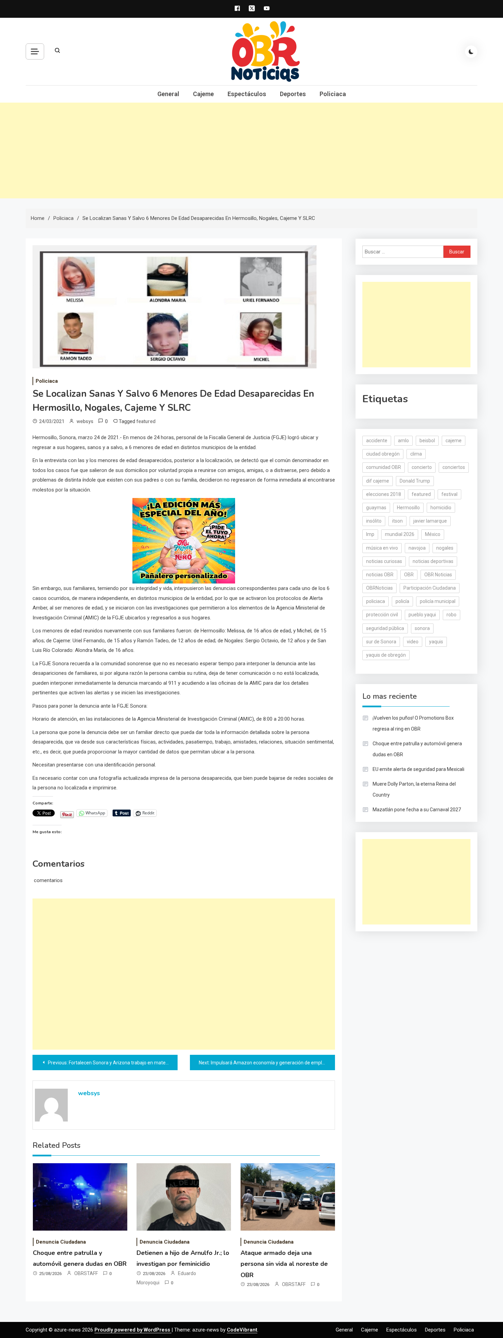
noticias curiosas (384, 561)
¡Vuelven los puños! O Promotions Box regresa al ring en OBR (413, 723)
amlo (403, 440)
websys (85, 421)
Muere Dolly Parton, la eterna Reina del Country (414, 789)
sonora (422, 628)
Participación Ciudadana (429, 588)
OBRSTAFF (86, 1273)
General (168, 93)
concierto (422, 467)
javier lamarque (430, 521)
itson (397, 521)
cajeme (454, 440)
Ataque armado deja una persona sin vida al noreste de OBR (284, 1264)
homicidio (440, 507)
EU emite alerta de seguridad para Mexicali (418, 769)
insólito (374, 521)
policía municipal (437, 601)
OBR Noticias (438, 574)
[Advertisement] (251, 150)
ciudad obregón (383, 454)
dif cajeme (377, 481)
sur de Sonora (381, 641)
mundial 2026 (399, 534)
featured (146, 421)
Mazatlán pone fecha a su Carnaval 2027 (417, 809)
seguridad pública (385, 628)
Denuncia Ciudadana (61, 1242)
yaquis (436, 641)
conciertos (453, 467)
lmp (370, 534)
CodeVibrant (242, 1330)
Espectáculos (247, 93)
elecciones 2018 (383, 494)
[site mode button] (471, 51)
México (432, 534)
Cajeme (203, 93)
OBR (409, 574)
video (412, 641)
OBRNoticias (379, 588)
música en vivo (382, 548)
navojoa (417, 548)
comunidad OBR (383, 467)
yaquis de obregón (386, 655)
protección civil (382, 614)
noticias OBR (380, 574)
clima (416, 454)
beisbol (427, 440)
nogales (444, 548)
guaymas (376, 507)
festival (449, 494)
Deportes (293, 93)
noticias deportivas (433, 561)
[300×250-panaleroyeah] (183, 540)
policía (402, 601)
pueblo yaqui (422, 614)
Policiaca (333, 93)
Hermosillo (408, 507)
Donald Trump (415, 481)
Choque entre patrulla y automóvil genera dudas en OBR (417, 749)
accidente (376, 440)
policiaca (375, 601)
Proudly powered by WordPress (132, 1330)
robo (451, 614)
